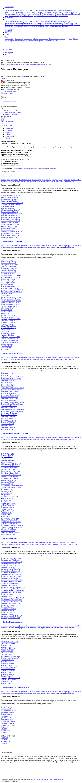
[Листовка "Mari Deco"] (41, 468)
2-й (2, 123)
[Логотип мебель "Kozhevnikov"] (41, 591)
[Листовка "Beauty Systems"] (41, 475)
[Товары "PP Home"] (41, 322)
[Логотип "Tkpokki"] (41, 612)
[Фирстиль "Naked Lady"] (41, 413)
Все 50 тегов (69, 181)
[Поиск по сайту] (6, 46)
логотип (3, 180)
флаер (38, 181)
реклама (11, 181)
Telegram (10, 114)
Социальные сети (48, 16)
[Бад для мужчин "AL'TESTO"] (41, 275)
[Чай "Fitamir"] (41, 348)
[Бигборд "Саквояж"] (41, 671)
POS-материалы (13, 544)
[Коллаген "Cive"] (41, 308)
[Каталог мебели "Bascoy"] (41, 210)
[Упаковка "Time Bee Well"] (41, 221)
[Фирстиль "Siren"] (41, 380)
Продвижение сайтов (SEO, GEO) (21, 10)
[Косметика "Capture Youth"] (41, 235)
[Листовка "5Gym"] (41, 482)
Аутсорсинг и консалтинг (37, 12)
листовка (33, 181)
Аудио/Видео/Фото (70, 12)
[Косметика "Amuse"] (41, 228)
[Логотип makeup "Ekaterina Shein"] (41, 587)
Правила (4, 729)
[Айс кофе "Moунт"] (41, 283)
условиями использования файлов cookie (51, 779)
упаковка (67, 180)
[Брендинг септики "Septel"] (41, 286)
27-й (2, 120)
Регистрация (9, 53)
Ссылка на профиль (9, 91)
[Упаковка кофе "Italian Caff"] (41, 196)
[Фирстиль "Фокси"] (41, 427)
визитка (35, 180)
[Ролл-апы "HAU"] (41, 660)
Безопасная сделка (20, 40)
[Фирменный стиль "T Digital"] (41, 377)
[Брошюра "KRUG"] (41, 453)
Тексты (25, 12)
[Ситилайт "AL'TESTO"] (41, 642)
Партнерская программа (35, 40)
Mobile (24, 14)
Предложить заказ (7, 93)
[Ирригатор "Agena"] (41, 315)
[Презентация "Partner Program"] (41, 486)
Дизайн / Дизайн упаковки (12, 241)
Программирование (61, 10)
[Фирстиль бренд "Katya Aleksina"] (41, 402)
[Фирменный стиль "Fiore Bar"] (41, 232)
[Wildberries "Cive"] (41, 718)
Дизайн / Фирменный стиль (13, 353)
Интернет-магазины (61, 16)
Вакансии (8, 32)
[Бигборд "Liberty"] (41, 674)
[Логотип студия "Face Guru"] (41, 576)
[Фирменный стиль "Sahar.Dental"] (41, 409)
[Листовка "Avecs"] (41, 489)
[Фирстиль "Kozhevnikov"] (41, 395)
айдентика (14, 180)
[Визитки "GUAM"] (41, 384)
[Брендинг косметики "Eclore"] (41, 214)
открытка (59, 181)
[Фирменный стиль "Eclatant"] (41, 217)
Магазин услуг (10, 29)
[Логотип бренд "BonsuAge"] (41, 569)
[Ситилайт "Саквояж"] (41, 667)
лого (8, 180)
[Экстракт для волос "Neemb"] (41, 297)
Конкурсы (8, 31)
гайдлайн (55, 542)
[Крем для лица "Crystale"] (41, 224)
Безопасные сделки (9, 101)
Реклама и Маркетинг (46, 10)
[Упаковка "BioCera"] (41, 333)
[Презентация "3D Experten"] (41, 464)
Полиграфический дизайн (28, 168)
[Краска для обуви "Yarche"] (41, 319)
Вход (6, 54)
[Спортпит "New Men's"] (41, 265)
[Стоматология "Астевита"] (41, 656)
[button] (5, 8)
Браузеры (39, 16)
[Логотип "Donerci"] (41, 605)
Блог (70, 39)
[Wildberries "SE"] (41, 714)
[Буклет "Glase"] (41, 457)
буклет (26, 181)
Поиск (7, 34)
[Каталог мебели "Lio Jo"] (41, 199)
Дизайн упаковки (7, 121)
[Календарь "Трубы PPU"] (41, 496)
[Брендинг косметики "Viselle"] (41, 203)
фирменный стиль (25, 180)
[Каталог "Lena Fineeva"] (41, 478)
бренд (61, 180)
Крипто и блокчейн (55, 14)
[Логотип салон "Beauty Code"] (41, 601)
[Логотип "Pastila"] (41, 594)
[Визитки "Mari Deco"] (41, 406)
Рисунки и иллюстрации (55, 12)
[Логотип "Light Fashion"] (41, 583)
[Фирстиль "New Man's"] (41, 399)
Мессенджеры (19, 16)
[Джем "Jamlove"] (41, 344)
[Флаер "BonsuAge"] (41, 460)
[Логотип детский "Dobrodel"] (41, 616)
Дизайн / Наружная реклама (13, 622)
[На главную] (2, 3)
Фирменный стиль (33, 14)
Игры (26, 16)
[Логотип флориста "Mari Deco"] (41, 598)
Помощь (55, 40)
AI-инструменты (59, 39)
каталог (53, 181)
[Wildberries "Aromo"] (41, 721)
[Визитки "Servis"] (41, 424)
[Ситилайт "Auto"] (41, 653)
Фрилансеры (9, 17)
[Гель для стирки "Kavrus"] (41, 304)
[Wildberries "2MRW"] (41, 711)
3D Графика (44, 14)
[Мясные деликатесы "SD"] (41, 337)
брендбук (41, 180)
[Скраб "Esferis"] (41, 293)
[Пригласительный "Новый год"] (41, 525)
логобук (48, 180)
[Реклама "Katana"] (41, 507)
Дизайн (36, 10)
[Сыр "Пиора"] (41, 330)
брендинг (55, 180)
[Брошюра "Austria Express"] (41, 522)
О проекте (4, 727)
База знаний (48, 40)
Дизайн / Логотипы (10, 538)
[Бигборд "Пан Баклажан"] (41, 678)
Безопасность (5, 730)
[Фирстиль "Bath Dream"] (41, 391)
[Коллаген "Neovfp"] (41, 279)
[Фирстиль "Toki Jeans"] (41, 420)
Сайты (7, 10)
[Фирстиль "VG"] (41, 373)
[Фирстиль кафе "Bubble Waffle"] (41, 388)
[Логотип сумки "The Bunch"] (41, 558)
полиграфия (19, 181)
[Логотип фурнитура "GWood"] (41, 573)
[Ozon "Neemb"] (41, 707)
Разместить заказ (6, 49)
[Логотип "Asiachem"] (41, 609)
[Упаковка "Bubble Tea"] (41, 268)
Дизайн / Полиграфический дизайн (15, 433)
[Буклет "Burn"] (41, 514)
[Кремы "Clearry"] (41, 312)
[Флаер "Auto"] (41, 493)
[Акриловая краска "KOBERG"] (41, 290)
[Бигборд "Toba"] (41, 681)
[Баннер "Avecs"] (41, 645)
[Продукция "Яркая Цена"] (41, 340)
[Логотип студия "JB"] (41, 565)
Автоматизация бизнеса (13, 14)
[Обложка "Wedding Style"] (41, 518)
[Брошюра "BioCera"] (41, 206)
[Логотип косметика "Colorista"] (41, 580)
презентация (45, 181)
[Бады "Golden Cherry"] (41, 326)
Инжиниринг (66, 14)
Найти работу (9, 7)
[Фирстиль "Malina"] (41, 417)
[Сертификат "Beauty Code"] (41, 471)
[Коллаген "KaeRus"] (41, 272)
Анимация (32, 16)
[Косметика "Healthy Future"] (41, 301)
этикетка (74, 180)
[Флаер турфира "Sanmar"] (41, 533)
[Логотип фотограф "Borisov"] (41, 562)
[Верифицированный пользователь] (15, 60)
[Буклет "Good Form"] (41, 529)
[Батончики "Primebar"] (41, 261)
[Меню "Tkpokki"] (41, 511)
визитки (35, 542)
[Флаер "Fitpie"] (41, 500)
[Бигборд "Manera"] (41, 649)
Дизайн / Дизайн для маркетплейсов (16, 687)
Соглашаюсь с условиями (9, 781)
